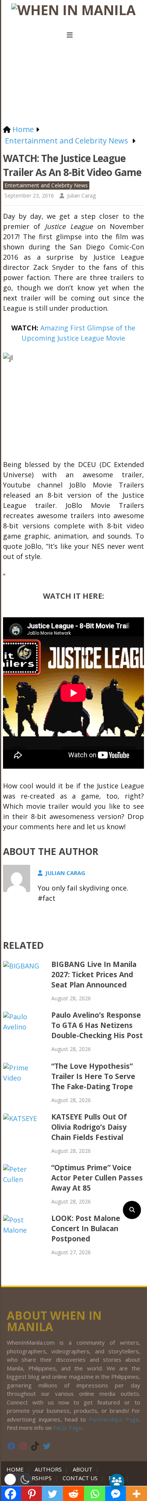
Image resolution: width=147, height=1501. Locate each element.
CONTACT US (80, 1478)
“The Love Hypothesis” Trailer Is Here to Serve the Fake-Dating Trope (93, 1076)
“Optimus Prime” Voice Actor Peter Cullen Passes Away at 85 (97, 1178)
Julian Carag (81, 195)
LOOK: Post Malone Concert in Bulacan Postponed (85, 1228)
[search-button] (132, 1210)
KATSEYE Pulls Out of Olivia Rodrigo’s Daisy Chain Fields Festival (89, 1127)
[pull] (73, 35)
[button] (18, 1479)
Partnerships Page (114, 1419)
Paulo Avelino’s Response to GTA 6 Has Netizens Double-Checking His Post (97, 1025)
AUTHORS (48, 1469)
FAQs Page (67, 1427)
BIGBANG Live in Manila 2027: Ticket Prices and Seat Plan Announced (93, 974)
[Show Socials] (116, 1481)
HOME (16, 1469)
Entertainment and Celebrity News (46, 185)
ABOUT (82, 1469)
